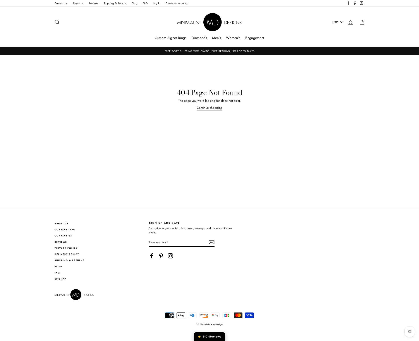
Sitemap (60, 278)
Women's (233, 37)
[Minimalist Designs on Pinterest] (161, 255)
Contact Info (65, 229)
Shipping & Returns (114, 3)
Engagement (254, 37)
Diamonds (199, 37)
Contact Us (61, 3)
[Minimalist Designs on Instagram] (170, 255)
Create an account (176, 3)
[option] (209, 51)
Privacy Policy (66, 248)
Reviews (93, 3)
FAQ (145, 3)
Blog (134, 3)
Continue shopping (210, 107)
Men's (216, 37)
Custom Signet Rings (170, 37)
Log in (156, 3)
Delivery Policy (67, 254)
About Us (78, 3)
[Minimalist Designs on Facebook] (151, 255)
